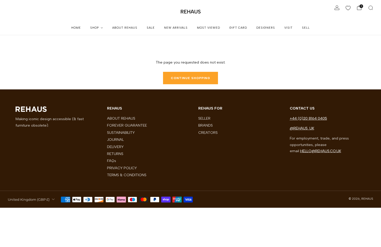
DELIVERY (115, 146)
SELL (306, 27)
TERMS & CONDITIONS (126, 175)
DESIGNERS (265, 27)
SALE (151, 27)
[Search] (370, 7)
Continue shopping (190, 78)
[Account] (337, 7)
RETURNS (115, 153)
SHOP (94, 27)
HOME (76, 27)
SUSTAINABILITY (121, 132)
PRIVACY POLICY (122, 168)
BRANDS (205, 125)
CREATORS (208, 132)
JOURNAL (115, 139)
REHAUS (190, 12)
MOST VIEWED (208, 27)
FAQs (111, 160)
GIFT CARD (238, 27)
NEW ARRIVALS (176, 27)
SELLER (204, 118)
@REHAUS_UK (302, 128)
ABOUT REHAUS (124, 27)
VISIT (288, 27)
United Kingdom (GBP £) (29, 199)
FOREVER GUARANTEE (127, 125)
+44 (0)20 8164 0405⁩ (308, 118)
